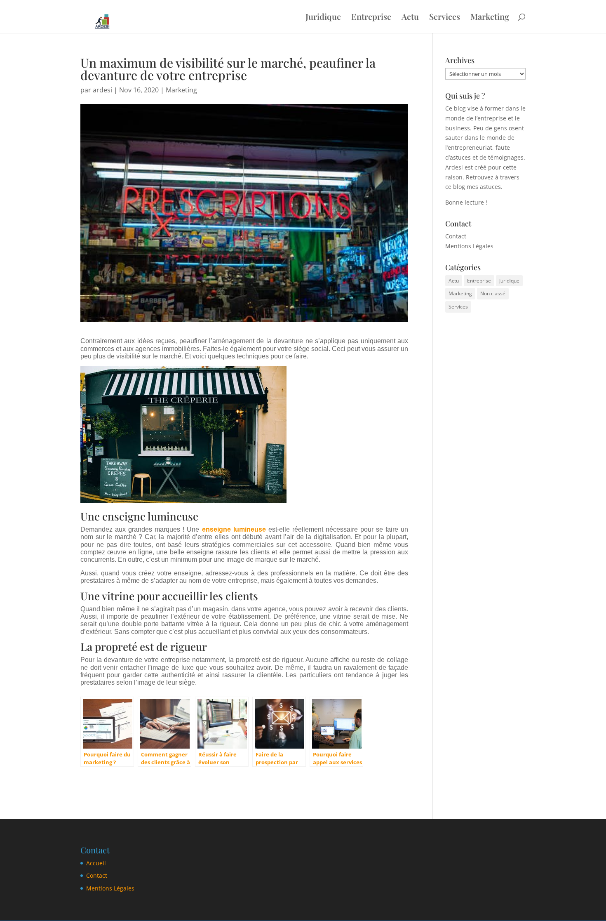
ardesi (102, 89)
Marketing (489, 18)
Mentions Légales (469, 246)
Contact (455, 236)
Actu (410, 18)
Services (444, 18)
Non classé (492, 293)
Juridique (323, 18)
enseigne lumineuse (234, 529)
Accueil (96, 863)
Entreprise (371, 18)
